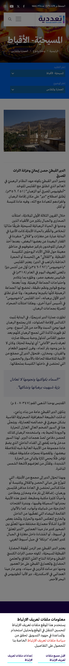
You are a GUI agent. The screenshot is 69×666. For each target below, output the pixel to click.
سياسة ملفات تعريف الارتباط (46, 640)
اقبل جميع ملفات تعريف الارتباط (55, 658)
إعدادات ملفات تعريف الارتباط (20, 658)
